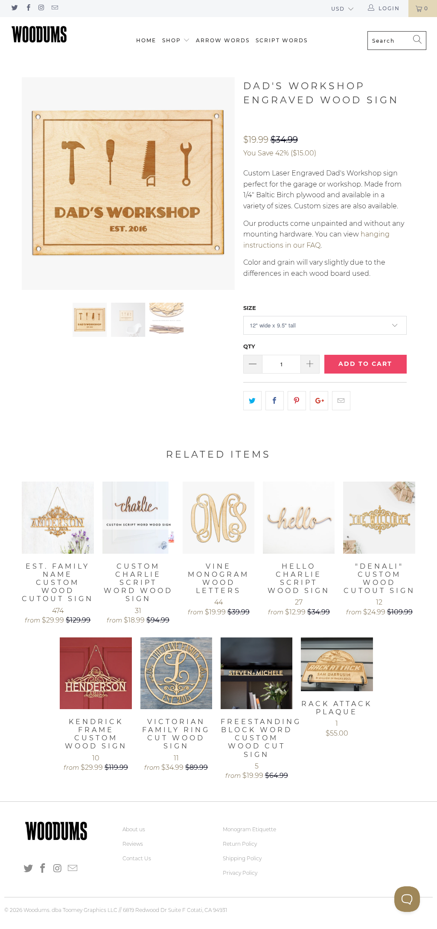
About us (133, 829)
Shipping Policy (242, 858)
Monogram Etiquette (249, 829)
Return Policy (240, 844)
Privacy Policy (240, 873)
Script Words (282, 40)
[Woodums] (39, 34)
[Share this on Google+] (319, 401)
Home (146, 40)
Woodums (36, 910)
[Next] (223, 183)
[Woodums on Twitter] (14, 8)
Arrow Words (223, 40)
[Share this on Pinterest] (297, 401)
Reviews (132, 844)
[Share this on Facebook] (274, 401)
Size (249, 307)
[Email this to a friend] (341, 401)
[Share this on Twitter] (252, 401)
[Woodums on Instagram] (41, 8)
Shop (171, 40)
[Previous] (33, 183)
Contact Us (136, 858)
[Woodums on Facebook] (27, 8)
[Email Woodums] (54, 8)
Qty (249, 346)
